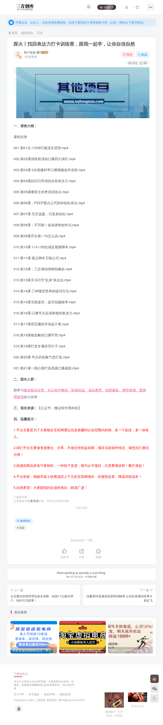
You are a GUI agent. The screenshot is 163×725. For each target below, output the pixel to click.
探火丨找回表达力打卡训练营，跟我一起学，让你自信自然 (74, 43)
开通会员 (108, 7)
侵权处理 (64, 694)
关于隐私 (33, 694)
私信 (144, 54)
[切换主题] (154, 698)
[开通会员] (154, 679)
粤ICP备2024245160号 (71, 700)
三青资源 (32, 501)
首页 (14, 32)
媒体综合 (27, 32)
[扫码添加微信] (154, 688)
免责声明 (49, 694)
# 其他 (20, 527)
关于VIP (19, 694)
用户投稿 (30, 52)
